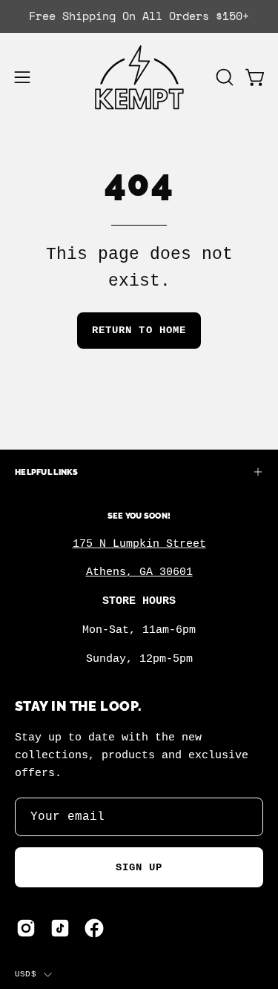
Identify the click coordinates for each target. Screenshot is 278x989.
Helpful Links (47, 472)
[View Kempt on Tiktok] (60, 928)
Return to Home (139, 330)
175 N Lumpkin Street (139, 544)
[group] (139, 16)
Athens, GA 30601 (139, 572)
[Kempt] (139, 77)
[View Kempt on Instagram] (26, 928)
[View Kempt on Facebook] (94, 928)
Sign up (139, 867)
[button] (223, 77)
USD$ (25, 974)
